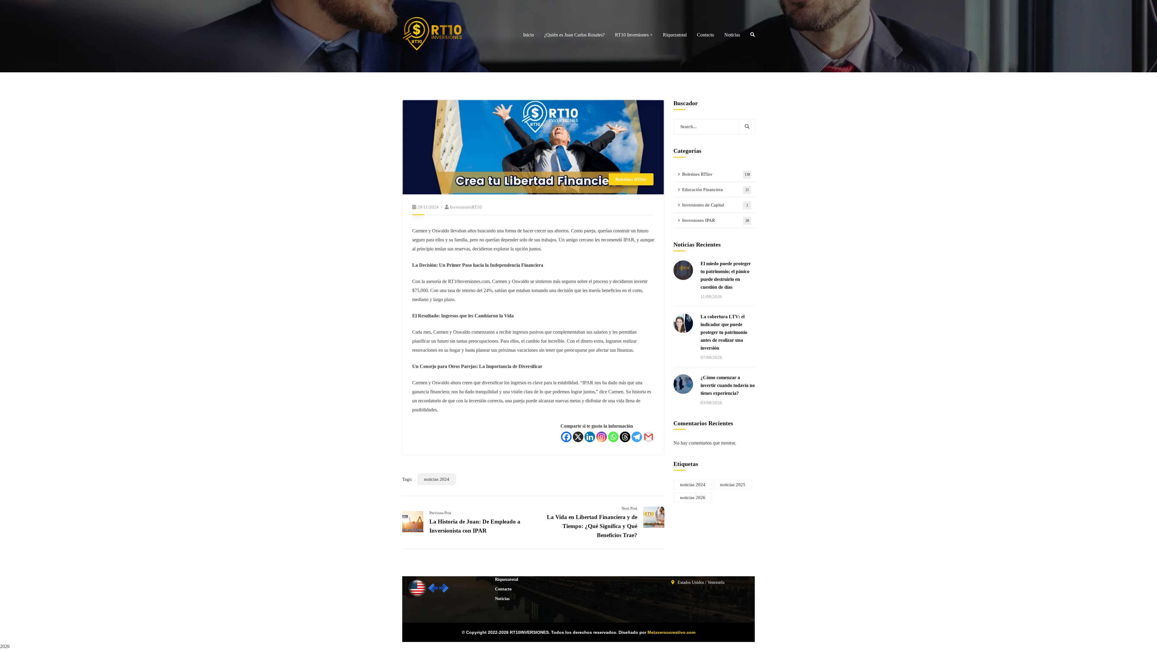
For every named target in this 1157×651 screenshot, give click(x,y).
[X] (578, 437)
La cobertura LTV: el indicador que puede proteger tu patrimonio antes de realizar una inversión (724, 332)
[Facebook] (566, 437)
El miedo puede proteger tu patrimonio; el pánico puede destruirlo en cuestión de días (726, 275)
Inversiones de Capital (715, 205)
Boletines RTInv (631, 179)
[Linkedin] (590, 437)
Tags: (407, 479)
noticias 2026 (692, 497)
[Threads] (625, 437)
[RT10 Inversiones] (455, 35)
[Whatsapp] (613, 437)
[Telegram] (637, 437)
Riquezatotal (506, 579)
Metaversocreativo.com (671, 632)
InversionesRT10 (466, 207)
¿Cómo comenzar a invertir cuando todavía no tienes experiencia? (728, 385)
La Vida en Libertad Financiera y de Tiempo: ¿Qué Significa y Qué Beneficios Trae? (592, 526)
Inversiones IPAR (715, 220)
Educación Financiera (715, 189)
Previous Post (440, 513)
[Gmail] (648, 437)
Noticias (502, 598)
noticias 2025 (732, 484)
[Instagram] (601, 437)
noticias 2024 (436, 479)
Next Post (629, 508)
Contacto (503, 589)
